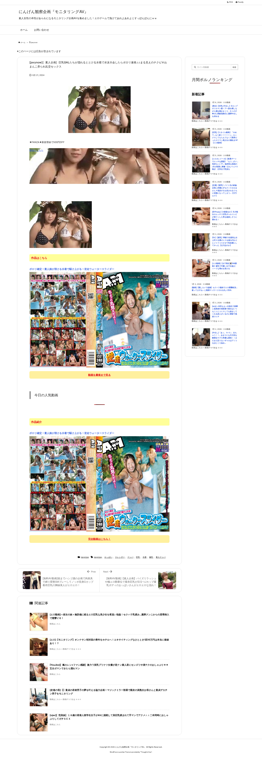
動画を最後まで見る (99, 374)
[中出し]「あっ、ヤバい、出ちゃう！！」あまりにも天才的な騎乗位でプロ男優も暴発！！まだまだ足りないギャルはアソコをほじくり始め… (224, 337)
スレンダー (120, 557)
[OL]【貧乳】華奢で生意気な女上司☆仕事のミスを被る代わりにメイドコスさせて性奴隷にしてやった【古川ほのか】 (224, 241)
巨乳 (138, 557)
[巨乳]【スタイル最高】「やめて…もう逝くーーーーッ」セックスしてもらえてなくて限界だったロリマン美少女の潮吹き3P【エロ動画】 (225, 137)
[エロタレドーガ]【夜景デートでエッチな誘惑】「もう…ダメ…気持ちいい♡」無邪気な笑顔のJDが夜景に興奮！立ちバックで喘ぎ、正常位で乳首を (225, 164)
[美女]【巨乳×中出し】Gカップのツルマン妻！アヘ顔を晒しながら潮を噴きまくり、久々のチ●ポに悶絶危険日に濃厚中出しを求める (225, 111)
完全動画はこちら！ (99, 538)
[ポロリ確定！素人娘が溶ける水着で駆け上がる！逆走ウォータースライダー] (99, 319)
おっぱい (108, 557)
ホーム (22, 42)
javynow (34, 42)
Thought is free (146, 752)
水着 (145, 557)
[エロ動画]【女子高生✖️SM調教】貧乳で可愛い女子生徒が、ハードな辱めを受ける (224, 266)
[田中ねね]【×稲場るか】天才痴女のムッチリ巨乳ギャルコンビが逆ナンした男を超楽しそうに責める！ (225, 216)
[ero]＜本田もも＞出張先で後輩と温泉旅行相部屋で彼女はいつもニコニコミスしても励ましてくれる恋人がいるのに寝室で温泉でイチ (225, 311)
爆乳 (151, 557)
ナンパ (130, 557)
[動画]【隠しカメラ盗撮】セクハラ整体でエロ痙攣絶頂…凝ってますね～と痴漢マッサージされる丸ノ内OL (214, 288)
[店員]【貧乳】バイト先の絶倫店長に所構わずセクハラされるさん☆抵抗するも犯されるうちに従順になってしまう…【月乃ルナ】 (224, 190)
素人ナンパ (161, 557)
